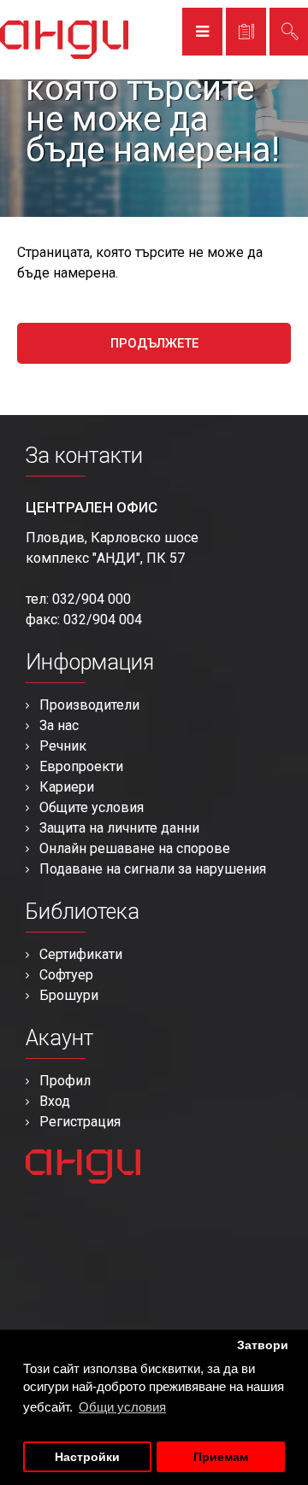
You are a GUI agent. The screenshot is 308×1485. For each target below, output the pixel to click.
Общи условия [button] (122, 1407)
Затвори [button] (262, 1345)
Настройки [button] (87, 1457)
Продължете (154, 343)
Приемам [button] (220, 1457)
